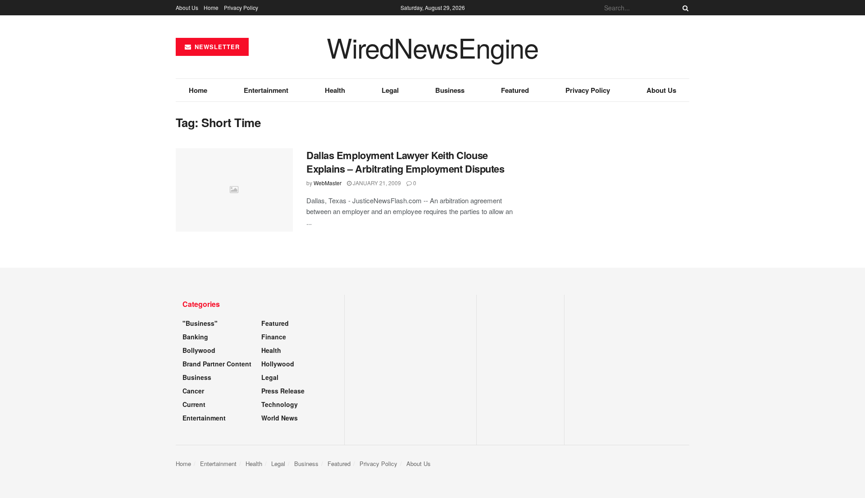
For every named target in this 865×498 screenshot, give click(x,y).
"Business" (200, 323)
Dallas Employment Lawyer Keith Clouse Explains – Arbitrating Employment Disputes (405, 162)
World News (279, 417)
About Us (187, 7)
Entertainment (266, 90)
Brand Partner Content (216, 363)
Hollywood (277, 363)
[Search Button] (684, 7)
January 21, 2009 (376, 183)
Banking (195, 336)
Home (211, 7)
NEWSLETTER (216, 46)
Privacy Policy (241, 7)
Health (335, 90)
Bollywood (198, 350)
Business (449, 90)
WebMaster (327, 183)
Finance (273, 336)
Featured (515, 90)
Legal (390, 90)
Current (193, 404)
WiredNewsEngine (432, 46)
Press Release (283, 390)
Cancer (193, 390)
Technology (279, 404)
